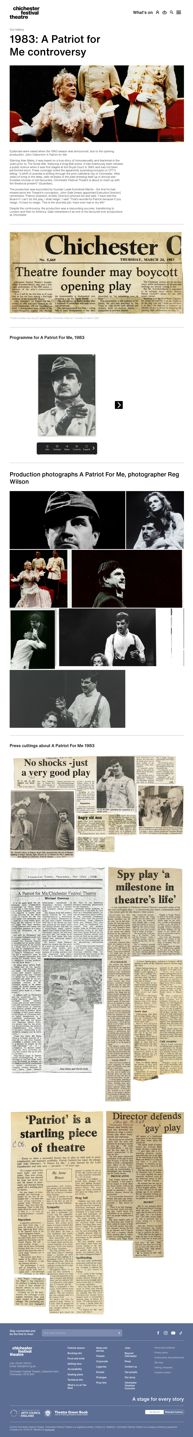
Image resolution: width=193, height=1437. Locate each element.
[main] (96, 658)
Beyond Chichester (131, 1355)
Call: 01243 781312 (20, 1363)
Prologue (101, 1377)
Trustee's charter (162, 1372)
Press (128, 1361)
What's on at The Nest (77, 1386)
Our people (131, 1372)
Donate (100, 1372)
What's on (143, 12)
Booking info (75, 1353)
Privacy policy (161, 1352)
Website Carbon (174, 1412)
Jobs (127, 1348)
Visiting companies (163, 1367)
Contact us (131, 1366)
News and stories (101, 1349)
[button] (67, 520)
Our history (17, 29)
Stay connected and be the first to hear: (22, 1332)
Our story (130, 1377)
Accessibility (75, 1369)
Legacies (101, 1366)
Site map (158, 1362)
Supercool (50, 1429)
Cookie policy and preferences (169, 1357)
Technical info (75, 1379)
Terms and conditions (164, 1348)
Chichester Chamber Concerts (131, 1385)
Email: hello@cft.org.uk (23, 1366)
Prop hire (101, 1382)
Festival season (76, 1348)
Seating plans (75, 1374)
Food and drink (76, 1358)
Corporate (102, 1361)
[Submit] (119, 1333)
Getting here (75, 1363)
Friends (100, 1356)
